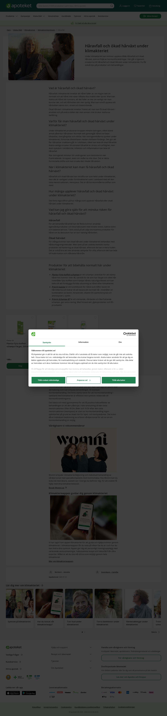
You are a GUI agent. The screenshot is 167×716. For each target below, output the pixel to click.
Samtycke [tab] (47, 342)
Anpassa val (82, 380)
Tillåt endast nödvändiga (48, 380)
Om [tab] (120, 342)
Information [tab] (83, 342)
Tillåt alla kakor (118, 380)
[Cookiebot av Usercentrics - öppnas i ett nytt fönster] (125, 334)
